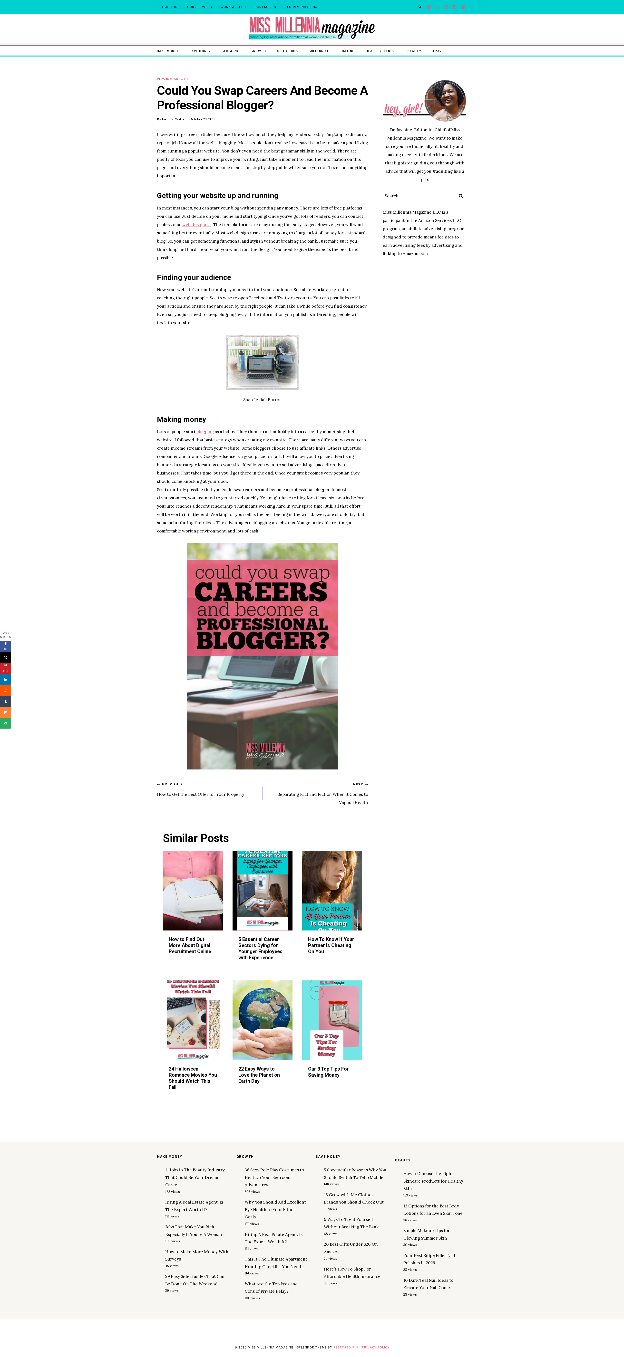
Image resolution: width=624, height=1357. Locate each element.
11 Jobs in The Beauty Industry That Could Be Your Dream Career (195, 1177)
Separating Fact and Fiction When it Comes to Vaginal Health (323, 793)
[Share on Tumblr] (5, 701)
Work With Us (233, 7)
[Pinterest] (454, 7)
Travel (439, 51)
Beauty (414, 51)
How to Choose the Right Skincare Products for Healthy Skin (433, 1181)
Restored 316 (346, 1347)
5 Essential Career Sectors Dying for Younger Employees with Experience (260, 948)
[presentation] (193, 890)
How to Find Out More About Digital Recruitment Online (190, 945)
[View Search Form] (420, 7)
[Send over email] (5, 723)
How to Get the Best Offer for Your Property (200, 789)
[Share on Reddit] (5, 690)
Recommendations (302, 7)
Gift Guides (288, 51)
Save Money (200, 51)
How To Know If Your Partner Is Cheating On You (331, 945)
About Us (169, 7)
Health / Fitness (381, 51)
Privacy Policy (376, 1347)
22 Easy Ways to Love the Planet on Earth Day (259, 1075)
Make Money (168, 51)
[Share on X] (5, 657)
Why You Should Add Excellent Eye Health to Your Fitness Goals (275, 1209)
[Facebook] (429, 7)
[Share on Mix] (5, 712)
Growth (258, 51)
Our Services (199, 7)
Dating (348, 51)
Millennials (320, 51)
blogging (205, 431)
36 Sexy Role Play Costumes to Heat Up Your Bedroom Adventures (274, 1177)
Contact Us (265, 7)
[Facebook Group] (463, 7)
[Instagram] (446, 7)
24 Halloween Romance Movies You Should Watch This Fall (193, 1078)
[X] (437, 7)
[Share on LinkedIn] (5, 679)
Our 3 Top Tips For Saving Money (328, 1072)
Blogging (231, 51)
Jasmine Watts (173, 119)
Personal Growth (172, 79)
